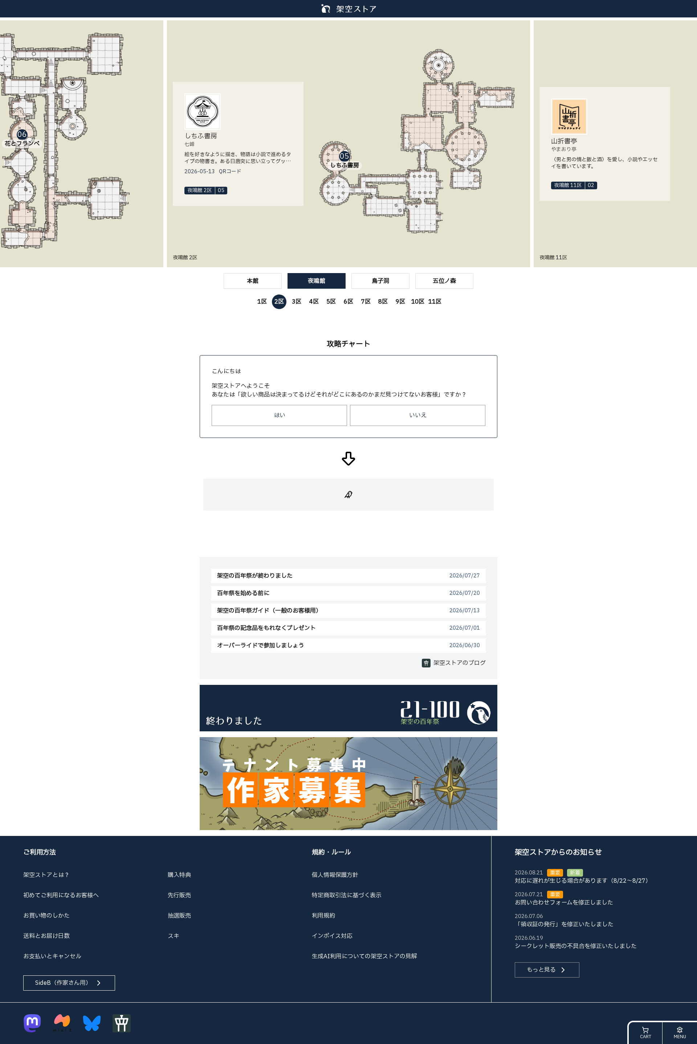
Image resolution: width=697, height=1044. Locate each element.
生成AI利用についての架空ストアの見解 (364, 956)
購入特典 (179, 875)
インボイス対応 (332, 936)
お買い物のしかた (46, 915)
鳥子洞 (380, 281)
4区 (314, 301)
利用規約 (323, 915)
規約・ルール (331, 852)
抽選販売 (179, 915)
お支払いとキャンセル (52, 956)
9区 (400, 301)
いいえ (418, 415)
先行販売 (179, 895)
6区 (348, 301)
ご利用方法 (39, 852)
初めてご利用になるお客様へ (61, 895)
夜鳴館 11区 (553, 257)
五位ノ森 (444, 281)
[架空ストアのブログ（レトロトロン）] (122, 1023)
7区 (366, 301)
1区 (262, 301)
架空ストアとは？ (46, 875)
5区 (331, 301)
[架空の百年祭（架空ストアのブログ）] (348, 707)
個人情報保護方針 (335, 875)
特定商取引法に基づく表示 (347, 895)
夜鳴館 (316, 281)
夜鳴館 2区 (185, 257)
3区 (296, 301)
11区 (434, 301)
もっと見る (541, 970)
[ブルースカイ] (92, 1023)
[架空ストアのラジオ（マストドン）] (32, 1023)
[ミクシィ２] (62, 1023)
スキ (173, 936)
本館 (252, 281)
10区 (417, 301)
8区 (383, 301)
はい (279, 415)
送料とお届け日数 (46, 936)
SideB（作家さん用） (63, 983)
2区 (279, 301)
